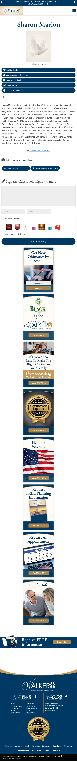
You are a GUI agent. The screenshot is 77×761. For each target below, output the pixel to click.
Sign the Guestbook (13, 80)
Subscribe (38, 288)
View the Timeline (13, 168)
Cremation (35, 746)
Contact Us (56, 751)
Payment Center (23, 751)
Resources (46, 746)
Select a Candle (12, 218)
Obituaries (68, 746)
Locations (18, 746)
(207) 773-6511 (16, 713)
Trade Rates (36, 751)
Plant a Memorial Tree (15, 90)
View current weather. (39, 150)
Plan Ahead (57, 746)
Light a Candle (12, 70)
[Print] (4, 96)
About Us (8, 746)
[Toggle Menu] (74, 10)
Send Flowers (12, 85)
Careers (46, 751)
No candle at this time (16, 234)
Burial (27, 746)
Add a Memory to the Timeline (17, 75)
